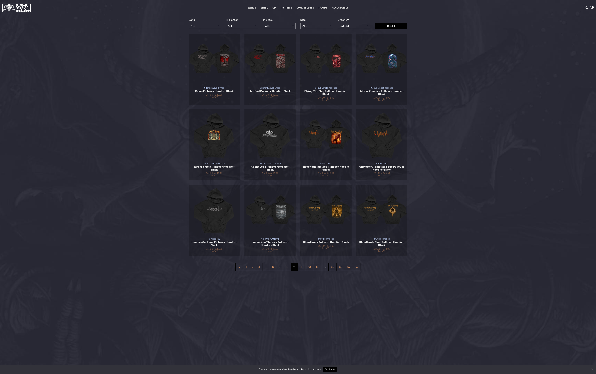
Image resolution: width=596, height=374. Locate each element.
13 (309, 266)
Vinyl (264, 7)
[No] (592, 369)
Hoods (322, 7)
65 (332, 266)
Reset (391, 25)
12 (302, 266)
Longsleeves (305, 7)
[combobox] (205, 26)
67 (348, 266)
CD (274, 7)
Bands (252, 7)
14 (317, 266)
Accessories (340, 7)
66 (340, 266)
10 (287, 266)
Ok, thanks (330, 369)
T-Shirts (286, 7)
